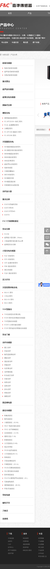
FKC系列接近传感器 (11, 471)
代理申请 (25, 541)
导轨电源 (6, 495)
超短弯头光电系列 (10, 164)
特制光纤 (7, 393)
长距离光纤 (8, 368)
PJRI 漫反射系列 (10, 266)
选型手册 (10, 553)
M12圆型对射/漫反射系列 (13, 150)
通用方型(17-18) (10, 436)
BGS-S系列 (8, 303)
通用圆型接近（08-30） (12, 485)
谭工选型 (41, 547)
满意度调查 (26, 544)
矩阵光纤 (7, 382)
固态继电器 (7, 403)
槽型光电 (6, 113)
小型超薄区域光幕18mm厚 (13, 241)
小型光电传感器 (8, 251)
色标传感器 (8, 168)
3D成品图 (11, 538)
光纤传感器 (7, 342)
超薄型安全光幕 (10, 244)
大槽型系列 (8, 128)
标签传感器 (7, 63)
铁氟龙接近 (8, 415)
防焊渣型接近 (9, 475)
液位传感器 (8, 270)
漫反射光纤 (8, 361)
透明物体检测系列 (10, 118)
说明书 (10, 541)
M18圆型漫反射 (9, 182)
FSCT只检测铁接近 (10, 221)
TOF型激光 (7, 309)
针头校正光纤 (9, 375)
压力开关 (6, 280)
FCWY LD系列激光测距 (12, 325)
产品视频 (41, 541)
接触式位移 (7, 105)
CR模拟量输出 (9, 171)
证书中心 (10, 547)
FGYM (6, 234)
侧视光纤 (7, 396)
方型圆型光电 (8, 142)
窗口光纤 (7, 347)
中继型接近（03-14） (12, 464)
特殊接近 (7, 457)
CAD (9, 544)
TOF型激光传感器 (10, 321)
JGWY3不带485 (9, 211)
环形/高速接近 (9, 489)
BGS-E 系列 (8, 292)
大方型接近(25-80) (10, 443)
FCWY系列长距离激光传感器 (14, 318)
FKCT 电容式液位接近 (12, 426)
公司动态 (41, 553)
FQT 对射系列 (9, 256)
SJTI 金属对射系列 (11, 263)
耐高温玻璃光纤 (10, 354)
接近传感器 (7, 410)
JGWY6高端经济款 (11, 204)
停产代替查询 (12, 550)
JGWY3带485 (9, 208)
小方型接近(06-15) (10, 454)
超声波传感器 (8, 89)
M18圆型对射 (9, 178)
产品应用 (41, 550)
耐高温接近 (8, 419)
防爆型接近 (8, 440)
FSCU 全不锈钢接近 (11, 429)
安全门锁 (6, 335)
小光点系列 (8, 296)
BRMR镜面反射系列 (11, 154)
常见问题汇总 (42, 556)
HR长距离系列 (9, 161)
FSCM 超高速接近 (10, 450)
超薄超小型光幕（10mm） (13, 237)
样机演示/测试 (27, 550)
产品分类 (14, 55)
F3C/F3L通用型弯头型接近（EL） (16, 478)
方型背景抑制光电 (9, 287)
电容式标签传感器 (10, 68)
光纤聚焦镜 (8, 372)
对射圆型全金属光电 (11, 185)
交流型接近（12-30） (12, 433)
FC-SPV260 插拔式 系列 (12, 132)
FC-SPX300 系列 (10, 135)
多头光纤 (7, 389)
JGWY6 (7, 215)
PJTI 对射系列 (9, 259)
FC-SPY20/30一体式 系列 (13, 121)
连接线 (5, 519)
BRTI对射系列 (9, 175)
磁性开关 (6, 503)
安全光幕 (6, 229)
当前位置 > (6, 55)
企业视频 (41, 544)
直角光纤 (7, 386)
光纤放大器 (7, 191)
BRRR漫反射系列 (10, 157)
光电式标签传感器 (10, 75)
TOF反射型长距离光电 (12, 314)
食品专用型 (8, 447)
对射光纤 (7, 379)
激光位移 (6, 199)
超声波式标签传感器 (11, 72)
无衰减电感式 (9, 482)
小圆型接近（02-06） (12, 422)
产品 (30, 13)
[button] (38, 115)
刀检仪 (5, 511)
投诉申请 (25, 547)
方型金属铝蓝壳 (10, 461)
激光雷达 (6, 81)
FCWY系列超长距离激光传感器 (15, 328)
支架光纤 (7, 351)
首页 (10, 13)
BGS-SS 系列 (9, 299)
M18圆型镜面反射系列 (12, 147)
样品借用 (25, 538)
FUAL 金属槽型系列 (11, 125)
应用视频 (41, 538)
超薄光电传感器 (8, 97)
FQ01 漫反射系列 (10, 273)
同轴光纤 (7, 365)
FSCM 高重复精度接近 (12, 468)
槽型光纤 (7, 358)
